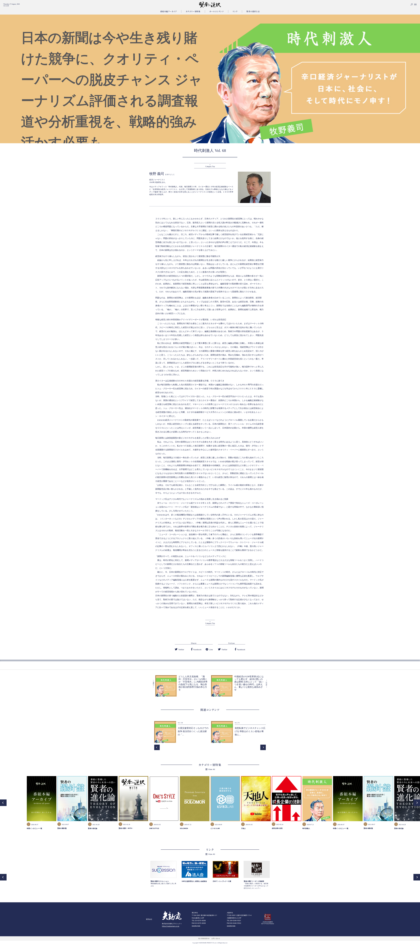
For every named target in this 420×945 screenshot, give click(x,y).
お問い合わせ (215, 938)
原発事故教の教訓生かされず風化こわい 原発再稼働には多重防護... (193, 731)
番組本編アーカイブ (168, 11)
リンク (235, 11)
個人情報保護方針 (204, 938)
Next (263, 747)
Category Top (210, 166)
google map (196, 926)
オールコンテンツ (216, 11)
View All (211, 769)
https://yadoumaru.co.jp (170, 926)
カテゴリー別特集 (193, 11)
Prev (157, 747)
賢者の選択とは (253, 11)
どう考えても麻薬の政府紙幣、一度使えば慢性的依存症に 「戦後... (250, 731)
